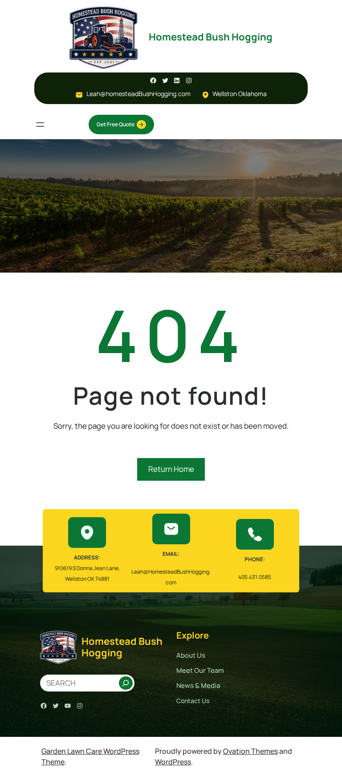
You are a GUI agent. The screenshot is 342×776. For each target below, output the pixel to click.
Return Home (171, 469)
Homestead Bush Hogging (211, 37)
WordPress (173, 762)
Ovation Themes (250, 751)
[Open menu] (40, 124)
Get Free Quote (115, 124)
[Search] (126, 683)
